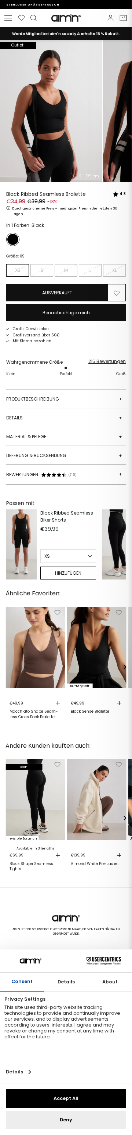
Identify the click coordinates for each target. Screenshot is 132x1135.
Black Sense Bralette (90, 711)
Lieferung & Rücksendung (64, 455)
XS (18, 270)
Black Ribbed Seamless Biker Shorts (66, 516)
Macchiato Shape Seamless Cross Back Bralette (34, 714)
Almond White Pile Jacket (95, 863)
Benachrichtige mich (66, 312)
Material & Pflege (64, 436)
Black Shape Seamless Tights (31, 866)
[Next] (118, 544)
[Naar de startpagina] (66, 18)
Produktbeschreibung (64, 399)
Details (64, 418)
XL (114, 270)
